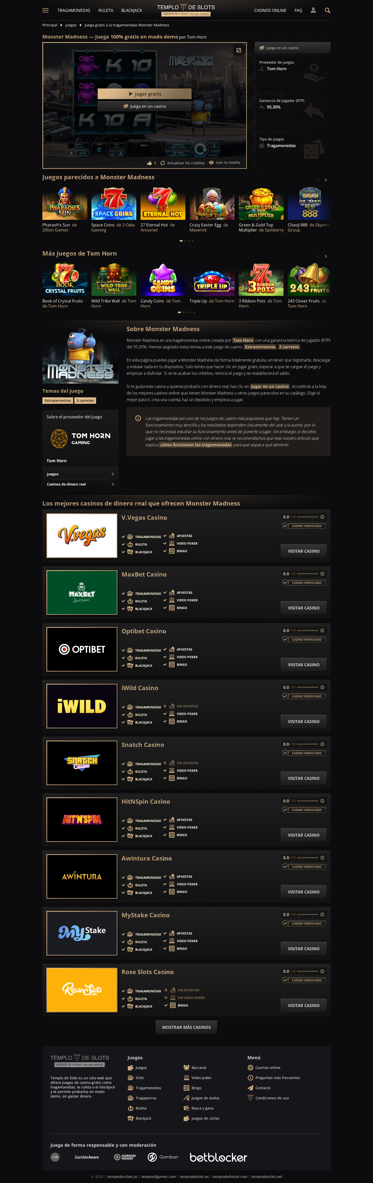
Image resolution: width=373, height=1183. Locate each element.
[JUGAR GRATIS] (64, 202)
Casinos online (270, 10)
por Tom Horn (193, 37)
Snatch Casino (143, 745)
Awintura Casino (147, 858)
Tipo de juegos (271, 139)
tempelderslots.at (122, 1176)
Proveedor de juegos (276, 62)
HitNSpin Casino (146, 801)
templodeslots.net (266, 1176)
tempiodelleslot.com (230, 1176)
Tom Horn (243, 340)
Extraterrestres (260, 347)
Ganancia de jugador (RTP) (281, 100)
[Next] (326, 180)
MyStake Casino (146, 915)
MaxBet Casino (144, 574)
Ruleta (105, 10)
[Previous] (318, 180)
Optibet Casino (144, 631)
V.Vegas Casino (144, 517)
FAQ (298, 10)
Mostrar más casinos (186, 1027)
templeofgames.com (158, 1176)
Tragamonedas (74, 10)
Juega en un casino (282, 47)
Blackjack (131, 10)
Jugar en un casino (270, 386)
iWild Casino (140, 688)
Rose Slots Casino (148, 972)
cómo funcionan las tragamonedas (195, 444)
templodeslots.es (194, 1176)
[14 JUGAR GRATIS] (163, 202)
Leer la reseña (228, 162)
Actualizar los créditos (186, 162)
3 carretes (289, 347)
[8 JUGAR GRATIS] (113, 202)
